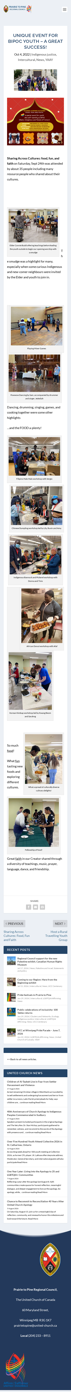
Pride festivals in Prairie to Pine (34, 994)
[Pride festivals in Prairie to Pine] (11, 997)
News (40, 60)
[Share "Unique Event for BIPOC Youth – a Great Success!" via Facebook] (28, 907)
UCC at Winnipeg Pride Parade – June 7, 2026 (38, 1032)
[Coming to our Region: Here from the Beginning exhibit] (11, 982)
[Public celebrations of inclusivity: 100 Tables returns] (11, 1012)
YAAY (49, 60)
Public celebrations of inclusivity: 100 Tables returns (37, 1011)
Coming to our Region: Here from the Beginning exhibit (37, 981)
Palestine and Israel (44, 968)
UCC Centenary (55, 986)
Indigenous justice (44, 54)
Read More (40, 1102)
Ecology (55, 1016)
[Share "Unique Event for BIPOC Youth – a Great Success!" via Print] (42, 907)
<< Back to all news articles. (22, 1059)
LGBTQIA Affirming (52, 998)
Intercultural (26, 60)
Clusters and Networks (41, 1016)
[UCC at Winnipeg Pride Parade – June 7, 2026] (11, 1032)
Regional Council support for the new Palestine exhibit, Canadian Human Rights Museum (39, 961)
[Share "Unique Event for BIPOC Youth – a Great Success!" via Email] (35, 907)
